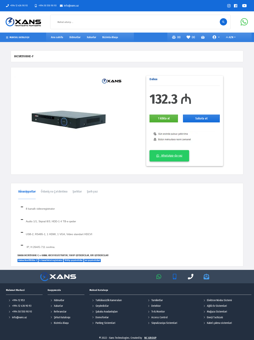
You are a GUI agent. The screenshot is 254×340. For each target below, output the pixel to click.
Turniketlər (157, 300)
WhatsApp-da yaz (170, 155)
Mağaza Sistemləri (217, 311)
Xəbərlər (58, 305)
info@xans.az (71, 5)
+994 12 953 (18, 300)
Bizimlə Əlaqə (61, 323)
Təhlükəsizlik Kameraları (109, 300)
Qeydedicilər (102, 305)
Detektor (156, 305)
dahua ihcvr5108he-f (27, 260)
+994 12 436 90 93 (19, 5)
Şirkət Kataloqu (62, 317)
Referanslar (60, 311)
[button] (216, 37)
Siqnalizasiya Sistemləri (164, 323)
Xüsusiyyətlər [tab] (27, 191)
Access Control (159, 317)
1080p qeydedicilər (74, 260)
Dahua (153, 79)
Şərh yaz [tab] (92, 191)
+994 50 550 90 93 (47, 5)
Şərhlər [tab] (77, 191)
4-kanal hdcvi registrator (50, 260)
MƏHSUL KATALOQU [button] (19, 37)
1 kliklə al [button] (164, 118)
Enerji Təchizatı (215, 317)
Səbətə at (201, 118)
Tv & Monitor (158, 311)
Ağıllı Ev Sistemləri (217, 305)
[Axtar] (223, 21)
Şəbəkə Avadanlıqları (107, 311)
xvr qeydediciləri (92, 260)
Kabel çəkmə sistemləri (219, 323)
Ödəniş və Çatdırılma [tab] (54, 191)
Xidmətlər (59, 300)
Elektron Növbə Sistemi (219, 300)
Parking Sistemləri (105, 323)
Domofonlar (102, 317)
